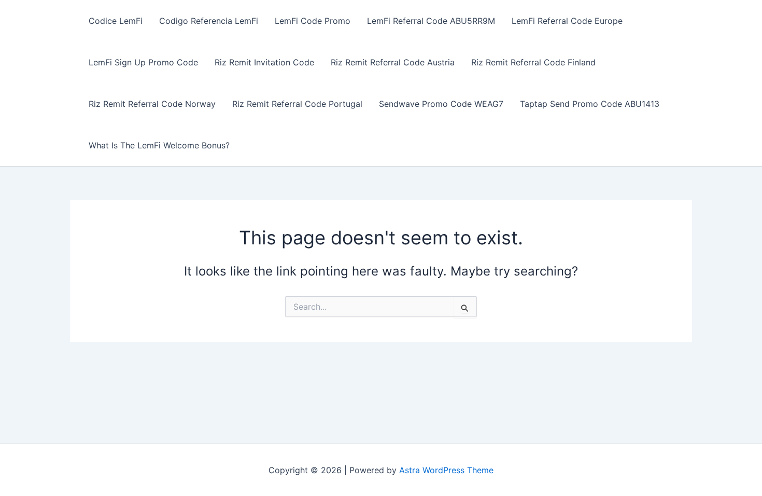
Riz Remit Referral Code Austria (393, 62)
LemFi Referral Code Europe (567, 21)
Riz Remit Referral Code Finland (533, 62)
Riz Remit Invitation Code (264, 62)
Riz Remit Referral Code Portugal (297, 104)
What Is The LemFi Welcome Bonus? (159, 145)
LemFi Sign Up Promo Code (143, 62)
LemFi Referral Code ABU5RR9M (431, 21)
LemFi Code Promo (312, 21)
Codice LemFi (116, 21)
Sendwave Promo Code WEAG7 (441, 104)
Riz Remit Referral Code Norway (152, 104)
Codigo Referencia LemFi (208, 21)
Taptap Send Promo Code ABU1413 (589, 104)
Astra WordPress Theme (446, 470)
